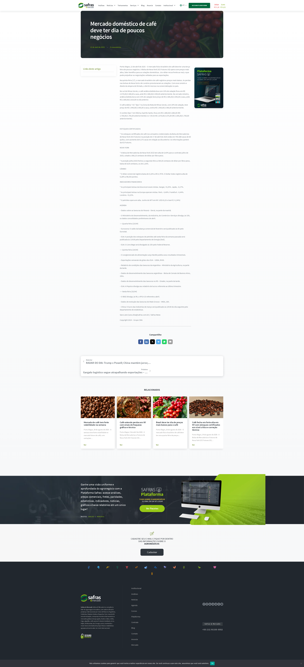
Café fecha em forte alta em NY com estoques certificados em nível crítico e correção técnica (206, 426)
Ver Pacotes (152, 508)
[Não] (301, 663)
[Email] (170, 341)
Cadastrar (152, 552)
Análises (101, 5)
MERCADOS (100, 516)
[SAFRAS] (86, 5)
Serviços (133, 5)
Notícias (110, 5)
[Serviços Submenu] (138, 5)
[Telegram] (158, 341)
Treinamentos (123, 5)
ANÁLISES (91, 516)
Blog (143, 5)
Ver (85, 445)
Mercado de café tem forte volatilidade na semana (96, 423)
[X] (152, 341)
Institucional (168, 5)
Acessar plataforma (199, 5)
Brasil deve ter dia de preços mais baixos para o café (169, 423)
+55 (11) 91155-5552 (212, 629)
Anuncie (150, 5)
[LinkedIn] (146, 341)
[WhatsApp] (164, 341)
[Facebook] (140, 341)
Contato (158, 5)
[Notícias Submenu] (114, 5)
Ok (212, 663)
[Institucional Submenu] (174, 5)
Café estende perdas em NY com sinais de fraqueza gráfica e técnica (133, 425)
